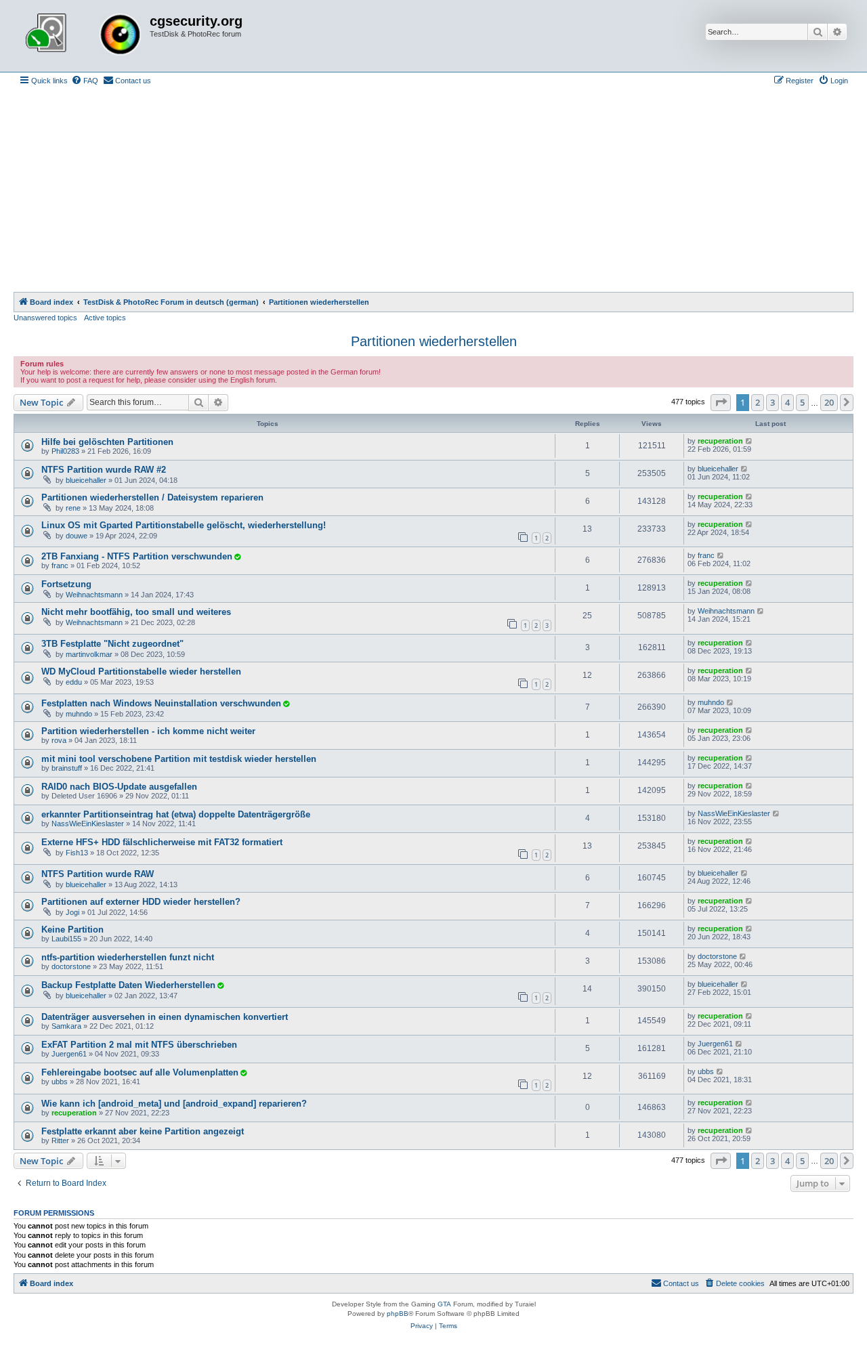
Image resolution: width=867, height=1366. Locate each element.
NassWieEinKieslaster (87, 823)
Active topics (105, 318)
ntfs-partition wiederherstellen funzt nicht (127, 957)
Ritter (60, 1140)
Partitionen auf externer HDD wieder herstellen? (140, 902)
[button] (721, 402)
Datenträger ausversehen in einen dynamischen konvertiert (164, 1017)
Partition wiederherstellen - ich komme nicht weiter (148, 731)
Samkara (66, 1026)
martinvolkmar (89, 654)
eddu (74, 682)
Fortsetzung (66, 584)
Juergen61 (69, 1054)
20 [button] (829, 402)
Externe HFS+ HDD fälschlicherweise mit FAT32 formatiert (161, 842)
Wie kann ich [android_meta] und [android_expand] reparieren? (174, 1103)
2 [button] (757, 402)
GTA (444, 1304)
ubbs (59, 1081)
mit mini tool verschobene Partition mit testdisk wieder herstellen (178, 759)
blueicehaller (86, 480)
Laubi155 (66, 939)
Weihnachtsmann (94, 595)
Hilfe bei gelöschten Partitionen (107, 442)
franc (59, 565)
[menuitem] (84, 80)
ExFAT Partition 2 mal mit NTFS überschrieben (139, 1045)
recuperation (720, 441)
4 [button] (787, 402)
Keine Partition (72, 929)
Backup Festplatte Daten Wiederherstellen (128, 985)
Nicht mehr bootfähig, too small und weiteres (136, 612)
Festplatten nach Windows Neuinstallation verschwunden (161, 703)
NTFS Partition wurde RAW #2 (103, 470)
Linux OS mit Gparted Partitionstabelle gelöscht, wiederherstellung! (183, 525)
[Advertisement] (433, 190)
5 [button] (802, 402)
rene (73, 508)
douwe (76, 536)
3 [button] (772, 402)
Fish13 (77, 853)
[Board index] (83, 35)
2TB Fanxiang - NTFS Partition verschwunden (136, 556)
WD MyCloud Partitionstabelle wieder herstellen (141, 671)
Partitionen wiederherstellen (434, 341)
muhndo (79, 714)
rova (58, 740)
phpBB (397, 1313)
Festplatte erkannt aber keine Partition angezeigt (142, 1131)
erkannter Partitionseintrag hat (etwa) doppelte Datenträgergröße (175, 814)
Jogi (72, 912)
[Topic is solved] (237, 557)
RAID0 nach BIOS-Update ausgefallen (119, 787)
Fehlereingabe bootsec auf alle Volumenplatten (139, 1072)
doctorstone (71, 966)
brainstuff (66, 768)
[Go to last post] (749, 441)
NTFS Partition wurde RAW (97, 874)
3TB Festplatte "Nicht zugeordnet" (112, 644)
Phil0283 (65, 451)
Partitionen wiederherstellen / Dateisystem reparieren (152, 497)
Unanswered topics (45, 318)
